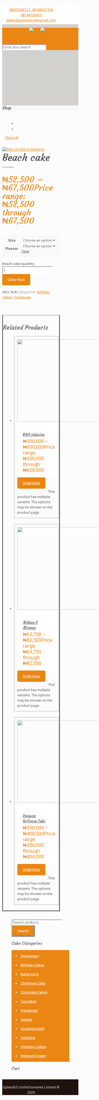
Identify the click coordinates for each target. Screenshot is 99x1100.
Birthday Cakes (32, 965)
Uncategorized (32, 1029)
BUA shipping (34, 434)
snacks (26, 1019)
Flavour (11, 249)
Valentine (28, 1038)
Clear (25, 251)
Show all (11, 138)
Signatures (22, 297)
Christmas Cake (33, 983)
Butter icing (29, 974)
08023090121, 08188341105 (31, 10)
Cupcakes (29, 1001)
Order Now (16, 280)
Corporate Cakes (34, 992)
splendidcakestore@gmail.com (31, 20)
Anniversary (30, 956)
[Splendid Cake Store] (40, 36)
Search (23, 931)
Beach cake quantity (18, 264)
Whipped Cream (33, 1056)
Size (12, 240)
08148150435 (31, 15)
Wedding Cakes (33, 1047)
